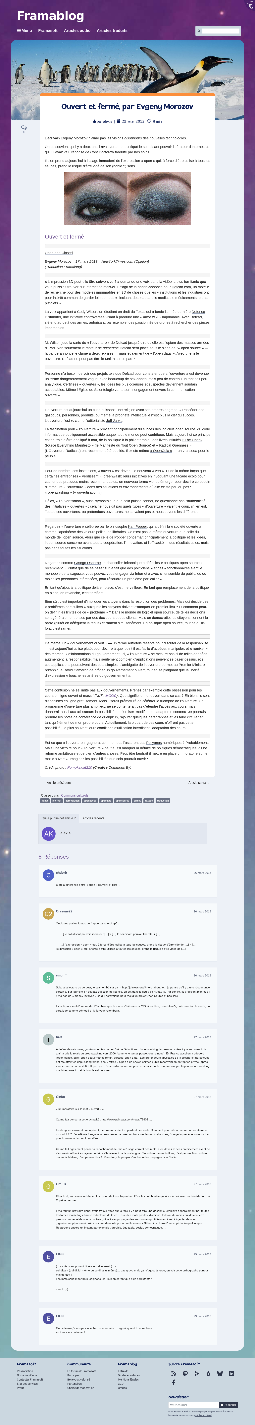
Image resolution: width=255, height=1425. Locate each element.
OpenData (106, 800)
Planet (137, 800)
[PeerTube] (196, 1376)
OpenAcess (90, 800)
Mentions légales (128, 1379)
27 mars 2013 (202, 1037)
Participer (73, 1375)
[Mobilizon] (208, 1376)
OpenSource (122, 800)
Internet (56, 800)
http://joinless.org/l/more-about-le (143, 987)
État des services (27, 1383)
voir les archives (203, 1415)
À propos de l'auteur (58, 818)
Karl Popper (137, 527)
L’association (25, 1371)
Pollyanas (154, 743)
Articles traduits (112, 30)
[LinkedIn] (231, 1376)
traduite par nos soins (132, 152)
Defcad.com (181, 287)
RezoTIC (149, 800)
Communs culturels (74, 795)
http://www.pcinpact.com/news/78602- (125, 1119)
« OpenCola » (161, 451)
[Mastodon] (185, 1376)
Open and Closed (59, 253)
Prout (20, 1387)
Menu (27, 30)
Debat (45, 800)
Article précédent (59, 782)
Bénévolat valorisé (78, 1379)
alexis (107, 121)
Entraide (123, 1371)
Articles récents (93, 818)
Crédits (122, 1387)
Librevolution (72, 800)
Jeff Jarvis (114, 421)
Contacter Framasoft (30, 1379)
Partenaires (74, 1383)
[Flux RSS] (173, 1376)
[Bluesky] (220, 1376)
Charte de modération (80, 1387)
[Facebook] (173, 1384)
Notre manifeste (27, 1375)
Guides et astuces (129, 1375)
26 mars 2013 (202, 872)
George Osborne (87, 563)
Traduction (163, 800)
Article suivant (198, 782)
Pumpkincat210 (79, 767)
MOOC (111, 696)
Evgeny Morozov (74, 138)
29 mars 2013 (202, 1254)
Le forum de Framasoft (81, 1371)
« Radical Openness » (173, 445)
